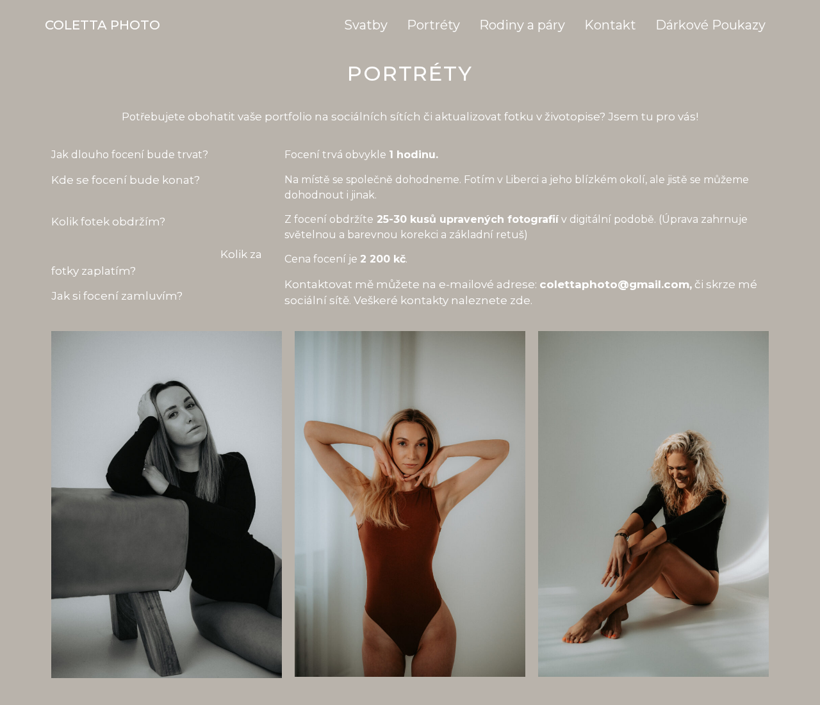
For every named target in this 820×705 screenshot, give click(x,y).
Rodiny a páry (522, 25)
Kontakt (610, 25)
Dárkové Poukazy (710, 25)
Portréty (433, 25)
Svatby (366, 25)
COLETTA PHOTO (102, 25)
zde (520, 300)
